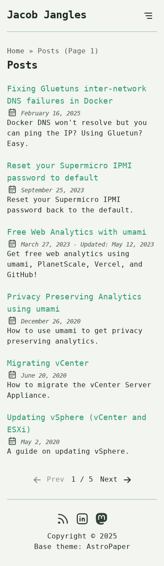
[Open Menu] (148, 15)
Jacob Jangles (47, 15)
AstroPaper (108, 546)
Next (111, 479)
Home (15, 51)
